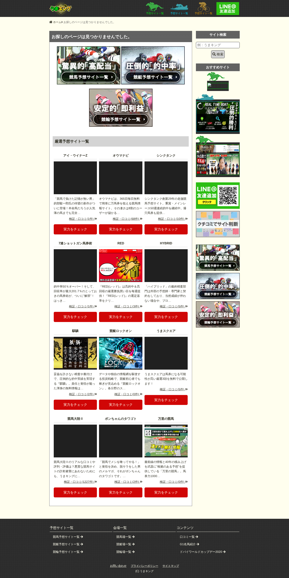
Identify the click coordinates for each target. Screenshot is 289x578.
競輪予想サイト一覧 (66, 551)
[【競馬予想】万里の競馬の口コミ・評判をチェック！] (166, 441)
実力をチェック (75, 229)
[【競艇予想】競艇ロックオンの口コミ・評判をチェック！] (120, 353)
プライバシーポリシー (144, 565)
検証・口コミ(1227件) (79, 481)
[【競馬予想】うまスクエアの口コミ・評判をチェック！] (166, 353)
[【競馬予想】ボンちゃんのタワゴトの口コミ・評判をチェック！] (120, 441)
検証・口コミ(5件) (172, 306)
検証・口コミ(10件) (171, 218)
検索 (220, 54)
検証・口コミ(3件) (127, 306)
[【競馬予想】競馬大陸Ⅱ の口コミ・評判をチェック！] (75, 441)
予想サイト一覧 (155, 13)
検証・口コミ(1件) (81, 218)
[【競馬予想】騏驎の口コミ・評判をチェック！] (75, 353)
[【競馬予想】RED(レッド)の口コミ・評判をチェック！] (120, 265)
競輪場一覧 (124, 551)
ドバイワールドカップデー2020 (201, 551)
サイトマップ (170, 565)
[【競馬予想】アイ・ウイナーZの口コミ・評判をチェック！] (75, 177)
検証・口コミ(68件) (126, 218)
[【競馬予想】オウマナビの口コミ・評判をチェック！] (120, 177)
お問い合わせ (118, 565)
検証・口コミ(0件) (127, 394)
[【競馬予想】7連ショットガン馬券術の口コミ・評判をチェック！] (75, 265)
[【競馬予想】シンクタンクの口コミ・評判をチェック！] (166, 177)
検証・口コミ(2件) (81, 394)
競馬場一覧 (124, 536)
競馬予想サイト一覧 (66, 536)
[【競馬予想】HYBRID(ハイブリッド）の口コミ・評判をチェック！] (166, 265)
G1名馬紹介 (188, 544)
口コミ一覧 (187, 536)
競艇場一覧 (124, 544)
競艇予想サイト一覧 (66, 544)
